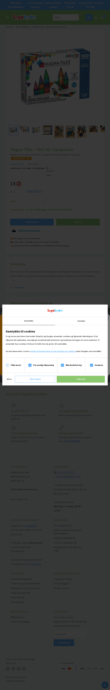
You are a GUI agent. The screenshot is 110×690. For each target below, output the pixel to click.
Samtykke (28, 321)
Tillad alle (80, 379)
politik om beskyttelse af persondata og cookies (52, 351)
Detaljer (81, 321)
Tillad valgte (35, 379)
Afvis (9, 379)
